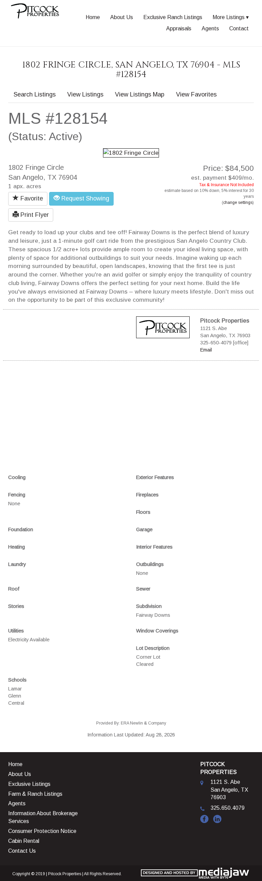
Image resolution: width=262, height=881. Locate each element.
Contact (239, 28)
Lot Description (153, 648)
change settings (237, 202)
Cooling (17, 477)
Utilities (16, 630)
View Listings (85, 94)
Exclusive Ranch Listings (172, 17)
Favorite (31, 198)
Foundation (20, 529)
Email (206, 350)
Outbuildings (150, 564)
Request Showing (84, 198)
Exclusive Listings (29, 784)
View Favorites (196, 94)
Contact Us (22, 851)
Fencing (16, 494)
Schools (17, 680)
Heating (16, 547)
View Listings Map (139, 94)
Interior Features (154, 547)
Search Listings (35, 94)
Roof (13, 589)
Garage (144, 529)
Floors (143, 512)
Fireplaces (147, 494)
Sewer (143, 589)
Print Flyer (34, 214)
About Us (121, 17)
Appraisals (178, 28)
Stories (16, 606)
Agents (210, 28)
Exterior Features (155, 477)
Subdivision (149, 606)
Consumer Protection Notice (42, 831)
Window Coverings (157, 630)
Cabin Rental (23, 841)
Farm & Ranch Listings (35, 794)
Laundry (17, 564)
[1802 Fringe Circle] (131, 152)
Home (93, 17)
